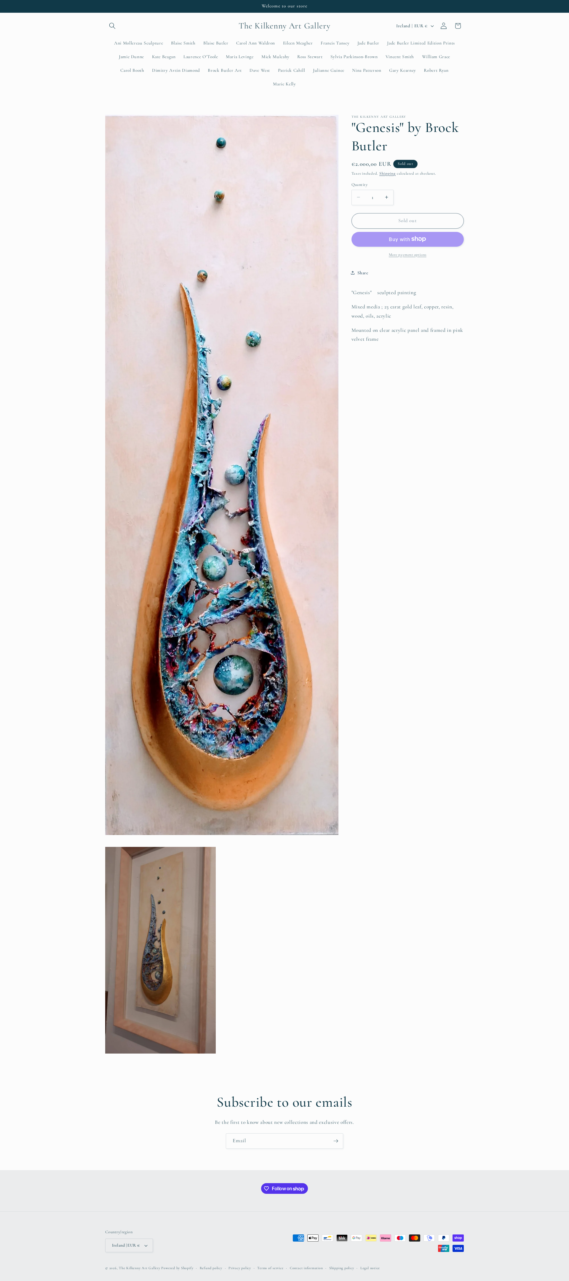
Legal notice (370, 1268)
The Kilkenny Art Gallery (139, 1268)
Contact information (306, 1268)
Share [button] (362, 272)
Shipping (387, 173)
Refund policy (211, 1268)
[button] (112, 26)
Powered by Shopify (177, 1268)
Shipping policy (341, 1268)
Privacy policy (239, 1268)
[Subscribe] (336, 1141)
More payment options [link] (407, 254)
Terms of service (270, 1268)
